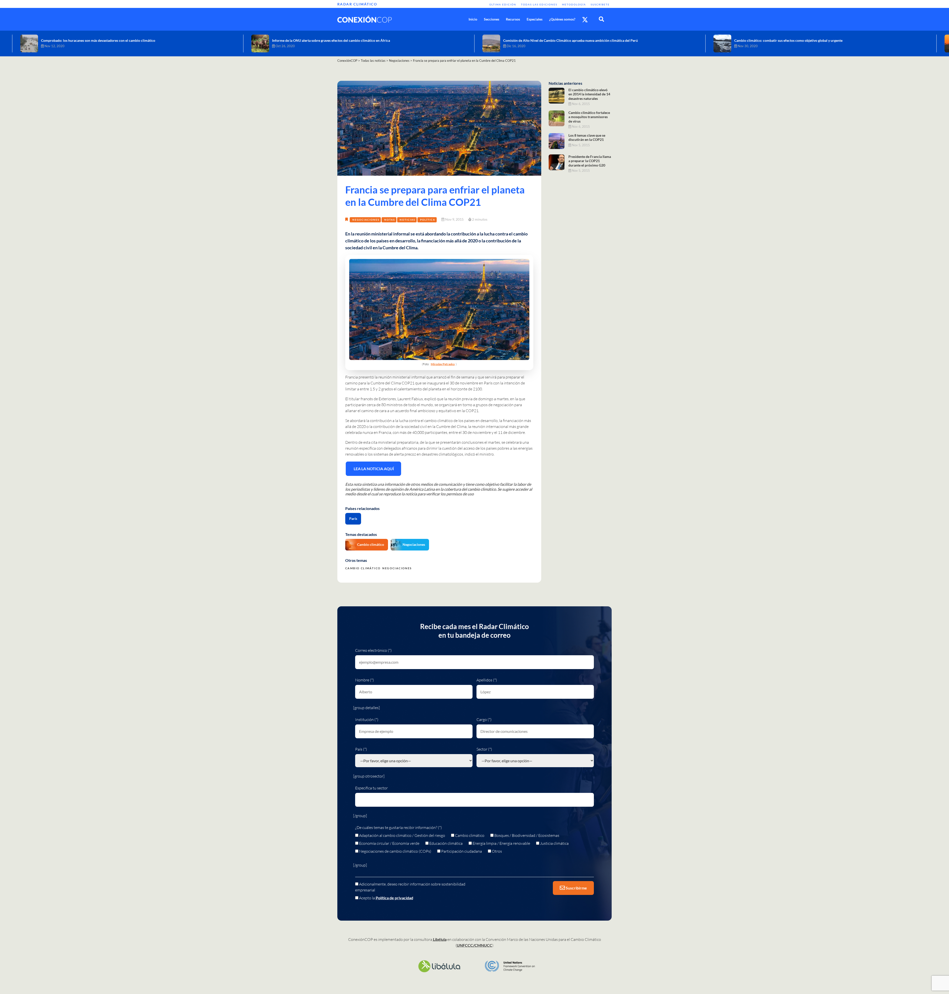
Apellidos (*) (486, 679)
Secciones (491, 19)
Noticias (407, 219)
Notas (389, 219)
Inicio (473, 19)
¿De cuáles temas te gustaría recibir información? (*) (398, 827)
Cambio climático (370, 544)
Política (427, 219)
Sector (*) (484, 749)
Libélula (440, 939)
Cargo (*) (484, 719)
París (353, 518)
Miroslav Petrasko (443, 364)
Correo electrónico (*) (373, 650)
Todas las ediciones (539, 4)
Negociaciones (365, 219)
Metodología (574, 4)
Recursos (513, 19)
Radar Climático (357, 4)
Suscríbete (600, 4)
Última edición (502, 4)
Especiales (534, 19)
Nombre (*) (364, 679)
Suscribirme (576, 888)
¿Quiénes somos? (562, 19)
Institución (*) (366, 719)
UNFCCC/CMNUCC (474, 945)
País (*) (361, 749)
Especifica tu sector (371, 787)
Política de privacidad (394, 897)
